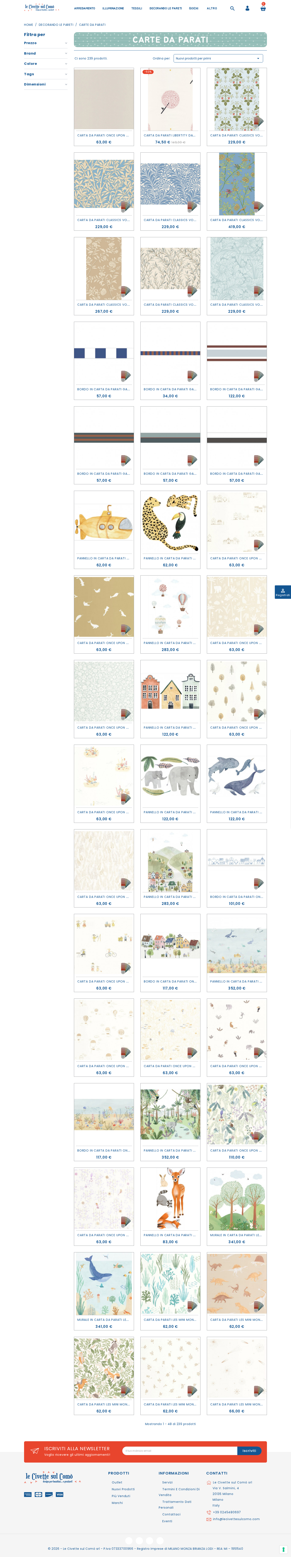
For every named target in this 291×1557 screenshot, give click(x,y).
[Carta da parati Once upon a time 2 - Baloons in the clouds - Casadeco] (104, 1030)
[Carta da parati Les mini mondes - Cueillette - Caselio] (170, 1368)
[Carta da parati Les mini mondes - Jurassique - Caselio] (237, 1283)
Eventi (167, 1521)
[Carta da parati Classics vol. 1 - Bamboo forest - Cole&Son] (104, 184)
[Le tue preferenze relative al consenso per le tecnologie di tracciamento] (283, 1549)
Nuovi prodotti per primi (218, 58)
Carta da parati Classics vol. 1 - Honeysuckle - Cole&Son (194, 220)
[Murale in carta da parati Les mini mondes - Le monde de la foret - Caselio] (237, 1199)
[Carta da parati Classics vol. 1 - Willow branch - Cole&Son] (170, 268)
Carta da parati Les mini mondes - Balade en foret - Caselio (129, 1404)
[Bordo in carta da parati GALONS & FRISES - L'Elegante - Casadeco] (237, 353)
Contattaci (171, 1514)
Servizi (167, 1482)
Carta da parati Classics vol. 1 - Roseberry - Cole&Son (125, 304)
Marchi (117, 1503)
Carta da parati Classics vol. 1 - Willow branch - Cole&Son (196, 304)
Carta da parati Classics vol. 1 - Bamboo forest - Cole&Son (130, 220)
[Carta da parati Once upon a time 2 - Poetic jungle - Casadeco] (237, 607)
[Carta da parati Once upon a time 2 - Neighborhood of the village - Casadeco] (104, 945)
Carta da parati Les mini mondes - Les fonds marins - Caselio (197, 1320)
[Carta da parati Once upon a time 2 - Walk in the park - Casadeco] (237, 691)
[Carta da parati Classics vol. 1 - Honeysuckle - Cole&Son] (170, 184)
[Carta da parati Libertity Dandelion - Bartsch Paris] (170, 99)
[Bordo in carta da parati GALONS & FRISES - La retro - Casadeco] (170, 353)
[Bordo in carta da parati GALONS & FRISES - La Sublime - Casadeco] (237, 438)
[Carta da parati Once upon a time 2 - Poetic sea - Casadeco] (104, 607)
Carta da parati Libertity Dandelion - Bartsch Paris (189, 135)
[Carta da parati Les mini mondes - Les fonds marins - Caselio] (170, 1283)
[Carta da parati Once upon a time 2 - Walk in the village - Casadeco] (237, 522)
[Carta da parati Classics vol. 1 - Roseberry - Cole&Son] (104, 268)
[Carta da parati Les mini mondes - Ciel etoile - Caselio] (237, 1368)
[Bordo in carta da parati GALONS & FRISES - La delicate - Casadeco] (104, 438)
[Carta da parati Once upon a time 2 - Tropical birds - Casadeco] (104, 1199)
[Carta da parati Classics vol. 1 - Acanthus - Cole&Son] (237, 268)
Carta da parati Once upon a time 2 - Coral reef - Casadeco (130, 812)
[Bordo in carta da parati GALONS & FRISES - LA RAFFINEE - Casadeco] (170, 438)
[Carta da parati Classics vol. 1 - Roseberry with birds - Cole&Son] (237, 184)
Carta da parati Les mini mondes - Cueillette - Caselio (191, 1404)
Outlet (117, 1482)
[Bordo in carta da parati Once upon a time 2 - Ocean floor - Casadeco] (104, 1114)
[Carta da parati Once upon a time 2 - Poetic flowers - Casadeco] (104, 691)
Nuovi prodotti (123, 1489)
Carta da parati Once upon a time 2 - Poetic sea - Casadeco (130, 643)
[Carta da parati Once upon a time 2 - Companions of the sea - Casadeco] (170, 1030)
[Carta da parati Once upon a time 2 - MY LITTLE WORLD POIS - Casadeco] (104, 99)
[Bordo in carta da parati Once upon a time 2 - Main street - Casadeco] (170, 945)
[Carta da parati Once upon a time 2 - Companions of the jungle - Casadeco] (237, 1030)
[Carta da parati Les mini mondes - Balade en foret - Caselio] (104, 1368)
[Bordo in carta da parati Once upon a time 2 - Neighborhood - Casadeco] (237, 860)
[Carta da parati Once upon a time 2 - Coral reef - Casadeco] (104, 776)
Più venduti (121, 1496)
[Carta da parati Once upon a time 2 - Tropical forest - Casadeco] (237, 1114)
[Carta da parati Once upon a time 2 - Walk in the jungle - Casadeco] (104, 860)
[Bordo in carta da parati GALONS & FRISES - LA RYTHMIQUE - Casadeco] (104, 353)
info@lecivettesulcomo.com (236, 1519)
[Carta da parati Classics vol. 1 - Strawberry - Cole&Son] (237, 99)
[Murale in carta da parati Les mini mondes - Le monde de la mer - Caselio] (104, 1283)
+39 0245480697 (227, 1512)
